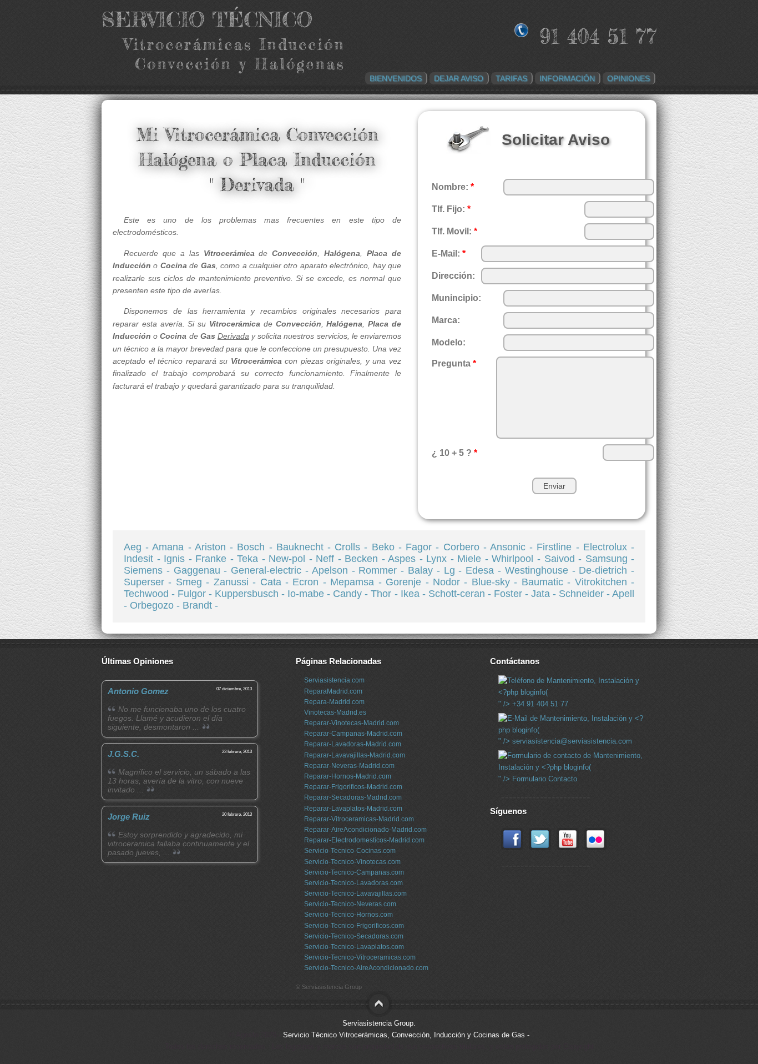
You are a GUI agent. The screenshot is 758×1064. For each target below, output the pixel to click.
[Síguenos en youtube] (568, 848)
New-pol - (292, 558)
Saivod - (564, 558)
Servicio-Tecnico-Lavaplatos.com (354, 947)
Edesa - (485, 570)
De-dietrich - (606, 570)
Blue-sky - (497, 582)
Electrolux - (608, 547)
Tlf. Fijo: (451, 209)
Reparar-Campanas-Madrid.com (353, 733)
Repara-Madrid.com (334, 702)
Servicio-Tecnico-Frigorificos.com (354, 926)
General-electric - (271, 570)
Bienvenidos (396, 78)
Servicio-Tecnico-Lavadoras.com (353, 883)
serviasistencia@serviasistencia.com (571, 741)
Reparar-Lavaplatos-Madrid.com (353, 808)
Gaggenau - (202, 570)
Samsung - (610, 558)
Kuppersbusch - (251, 593)
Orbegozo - (156, 605)
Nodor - (452, 582)
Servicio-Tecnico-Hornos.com (348, 915)
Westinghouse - (542, 570)
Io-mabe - (310, 593)
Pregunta (454, 363)
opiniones (628, 78)
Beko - (389, 547)
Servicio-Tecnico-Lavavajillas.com (355, 893)
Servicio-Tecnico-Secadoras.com (353, 936)
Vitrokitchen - (604, 582)
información (567, 78)
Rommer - (383, 570)
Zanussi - (237, 582)
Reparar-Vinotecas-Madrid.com (351, 723)
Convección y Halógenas (240, 63)
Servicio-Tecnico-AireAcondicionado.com (366, 968)
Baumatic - (548, 582)
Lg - (455, 570)
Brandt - (200, 605)
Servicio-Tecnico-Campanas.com (354, 872)
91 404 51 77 (597, 36)
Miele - (474, 558)
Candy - (352, 593)
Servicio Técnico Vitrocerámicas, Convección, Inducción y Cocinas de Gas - (406, 1035)
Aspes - (407, 558)
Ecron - (311, 582)
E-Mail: (449, 253)
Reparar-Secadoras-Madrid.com (353, 797)
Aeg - (138, 547)
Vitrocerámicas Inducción (234, 44)
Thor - (385, 593)
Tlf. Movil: (454, 231)
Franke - (216, 558)
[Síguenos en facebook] (512, 848)
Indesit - (144, 558)
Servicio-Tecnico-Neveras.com (350, 904)
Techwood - (151, 593)
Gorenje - (409, 582)
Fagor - (424, 547)
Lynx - (441, 558)
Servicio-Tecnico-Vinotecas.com (352, 862)
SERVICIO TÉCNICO (207, 19)
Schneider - (585, 593)
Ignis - (179, 558)
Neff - (330, 558)
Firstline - (560, 547)
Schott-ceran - (461, 593)
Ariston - (216, 547)
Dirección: (453, 275)
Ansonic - (513, 547)
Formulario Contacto (543, 779)
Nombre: (453, 187)
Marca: (446, 320)
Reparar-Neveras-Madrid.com (349, 766)
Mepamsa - (358, 582)
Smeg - (195, 582)
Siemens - (149, 570)
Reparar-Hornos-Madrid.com (347, 776)
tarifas (511, 78)
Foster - (512, 593)
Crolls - (353, 547)
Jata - (545, 593)
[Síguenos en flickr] (595, 848)
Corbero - (466, 547)
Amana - (173, 547)
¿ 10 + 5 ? (454, 453)
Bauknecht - (305, 547)
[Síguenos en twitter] (540, 848)
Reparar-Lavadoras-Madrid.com (352, 744)
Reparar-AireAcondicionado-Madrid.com (365, 830)
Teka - (253, 558)
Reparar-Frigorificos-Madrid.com (353, 787)
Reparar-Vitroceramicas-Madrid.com (359, 819)
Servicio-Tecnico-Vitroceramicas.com (360, 957)
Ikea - (414, 593)
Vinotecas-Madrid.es (335, 712)
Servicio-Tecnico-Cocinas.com (350, 851)
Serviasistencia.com (334, 680)
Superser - (150, 582)
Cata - (276, 582)
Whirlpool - (518, 558)
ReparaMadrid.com (333, 691)
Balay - (426, 570)
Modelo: (449, 342)
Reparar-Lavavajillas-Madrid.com (354, 755)
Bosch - (256, 547)
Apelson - (335, 570)
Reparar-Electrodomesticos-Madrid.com (364, 840)
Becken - (366, 558)
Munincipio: (456, 298)
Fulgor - (196, 593)
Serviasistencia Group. (379, 1023)
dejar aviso (458, 78)
